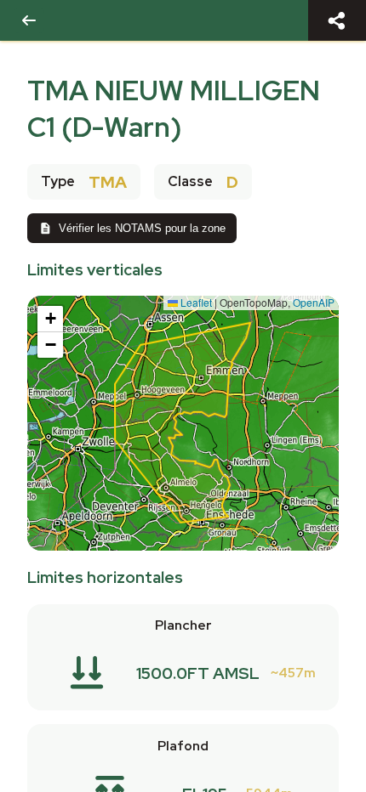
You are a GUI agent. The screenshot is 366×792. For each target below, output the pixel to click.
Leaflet (195, 302)
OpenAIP (314, 302)
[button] (50, 319)
